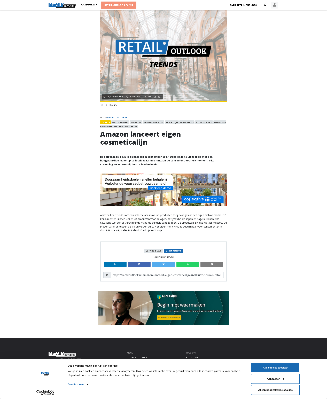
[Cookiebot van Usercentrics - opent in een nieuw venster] (45, 392)
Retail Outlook (117, 117)
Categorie (88, 4)
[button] (265, 5)
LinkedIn (193, 357)
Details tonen (76, 384)
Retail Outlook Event (118, 5)
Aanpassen (273, 378)
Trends (113, 104)
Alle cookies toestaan (275, 367)
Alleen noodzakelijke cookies (275, 389)
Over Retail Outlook (243, 5)
